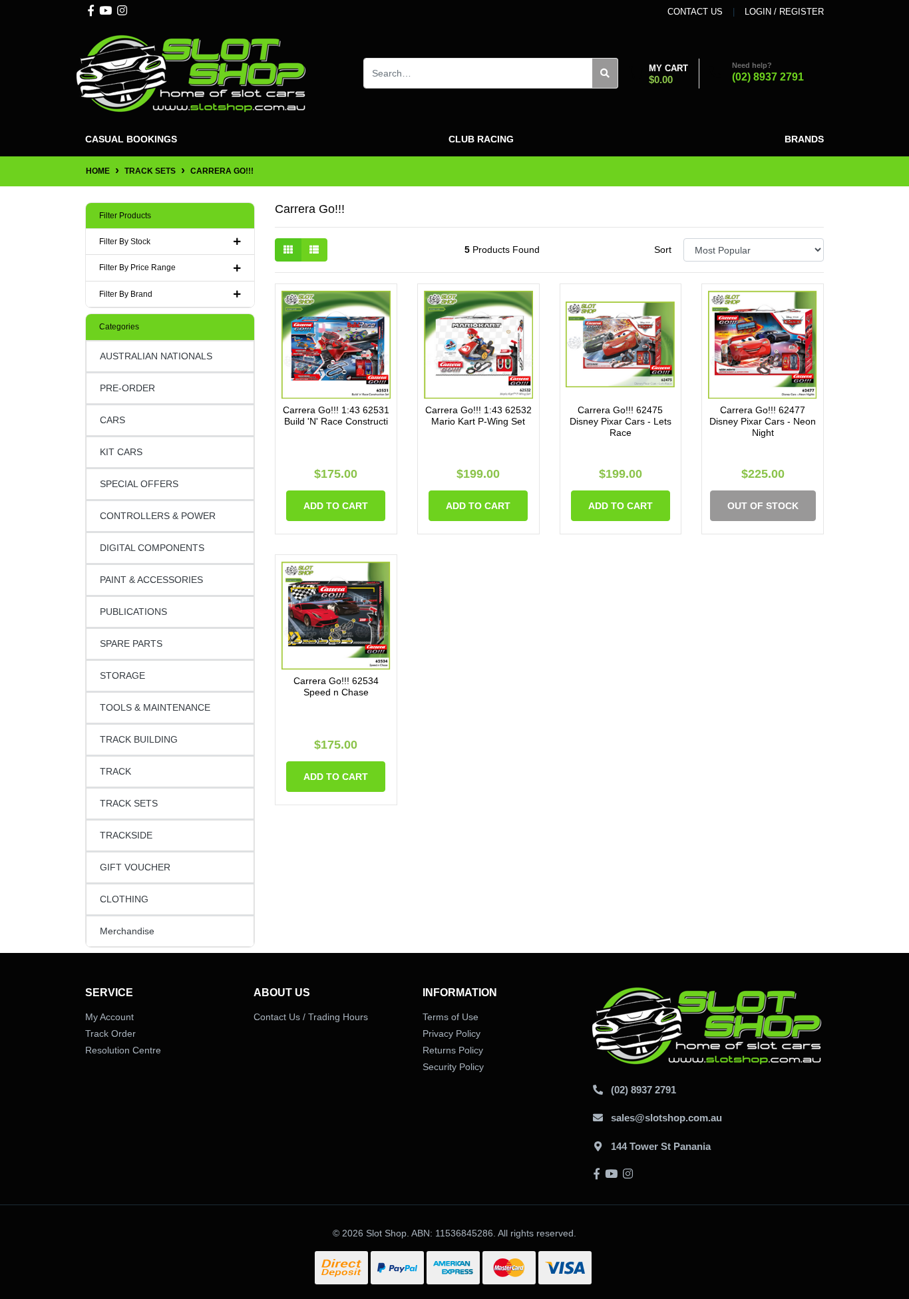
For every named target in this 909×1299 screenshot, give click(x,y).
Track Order (110, 1033)
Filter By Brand (125, 294)
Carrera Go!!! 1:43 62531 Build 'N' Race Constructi (336, 416)
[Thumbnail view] (288, 250)
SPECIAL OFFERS (139, 483)
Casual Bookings (131, 139)
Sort (662, 249)
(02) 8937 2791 (768, 77)
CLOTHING (124, 899)
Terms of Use (450, 1017)
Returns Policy (453, 1050)
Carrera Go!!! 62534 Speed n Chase (336, 686)
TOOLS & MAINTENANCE (155, 707)
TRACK (115, 771)
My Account (109, 1017)
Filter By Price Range (137, 267)
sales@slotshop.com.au (666, 1117)
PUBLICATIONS (133, 611)
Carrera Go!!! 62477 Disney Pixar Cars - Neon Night (762, 421)
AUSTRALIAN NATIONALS (156, 356)
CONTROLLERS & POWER (158, 515)
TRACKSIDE (126, 835)
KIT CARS (121, 452)
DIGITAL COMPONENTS (152, 547)
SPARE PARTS (131, 643)
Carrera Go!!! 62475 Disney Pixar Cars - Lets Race (620, 421)
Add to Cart (335, 505)
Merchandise (127, 931)
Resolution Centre (123, 1050)
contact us (695, 12)
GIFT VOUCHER (135, 867)
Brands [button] (804, 139)
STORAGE (122, 675)
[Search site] (605, 73)
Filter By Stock (124, 241)
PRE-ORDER (127, 388)
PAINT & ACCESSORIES (151, 579)
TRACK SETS (129, 803)
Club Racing (481, 139)
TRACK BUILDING (139, 739)
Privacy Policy (451, 1033)
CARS (112, 420)
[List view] (314, 250)
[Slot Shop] (191, 72)
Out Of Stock (763, 505)
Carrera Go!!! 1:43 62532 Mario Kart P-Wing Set (478, 416)
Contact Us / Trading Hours (311, 1017)
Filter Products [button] (125, 215)
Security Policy (453, 1066)
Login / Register (784, 12)
